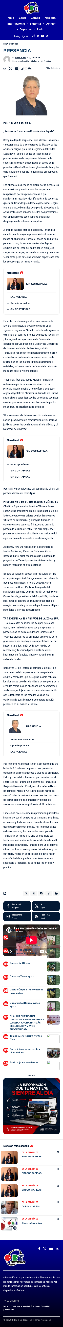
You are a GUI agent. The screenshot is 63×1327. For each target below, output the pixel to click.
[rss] (46, 916)
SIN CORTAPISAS (37, 283)
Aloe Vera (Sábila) (20, 936)
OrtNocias (20, 57)
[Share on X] (10, 68)
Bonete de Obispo (20, 963)
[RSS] (47, 36)
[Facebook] (34, 36)
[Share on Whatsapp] (33, 893)
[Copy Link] (23, 68)
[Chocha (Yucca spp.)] (53, 980)
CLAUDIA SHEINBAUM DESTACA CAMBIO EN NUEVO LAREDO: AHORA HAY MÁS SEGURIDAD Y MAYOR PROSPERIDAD (27, 1022)
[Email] (16, 68)
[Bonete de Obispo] (53, 966)
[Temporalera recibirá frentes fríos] (53, 1039)
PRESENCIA (33, 726)
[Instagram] (17, 916)
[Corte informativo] (9, 1223)
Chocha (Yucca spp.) (22, 976)
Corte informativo (20, 303)
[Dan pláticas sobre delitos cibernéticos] (53, 1053)
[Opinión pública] (9, 1207)
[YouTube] (42, 36)
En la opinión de (10, 44)
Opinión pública (19, 745)
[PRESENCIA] (15, 726)
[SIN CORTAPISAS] (15, 284)
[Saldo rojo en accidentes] (53, 1066)
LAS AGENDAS (18, 297)
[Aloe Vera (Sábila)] (53, 940)
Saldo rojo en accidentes (24, 1062)
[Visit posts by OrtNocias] (6, 59)
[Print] (29, 68)
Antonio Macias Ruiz (22, 739)
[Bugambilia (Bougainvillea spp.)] (53, 1006)
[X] (38, 36)
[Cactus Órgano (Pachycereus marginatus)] (53, 993)
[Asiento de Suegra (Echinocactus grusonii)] (53, 953)
